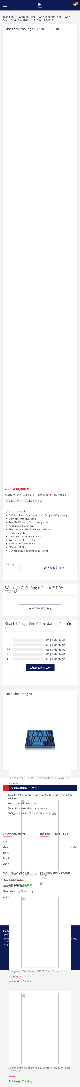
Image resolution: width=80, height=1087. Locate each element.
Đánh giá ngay (40, 667)
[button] (5, 5)
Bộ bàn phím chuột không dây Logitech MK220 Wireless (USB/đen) (39, 1069)
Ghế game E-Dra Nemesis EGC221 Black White (34, 971)
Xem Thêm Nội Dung (40, 608)
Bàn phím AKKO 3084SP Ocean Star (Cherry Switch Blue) (39, 778)
